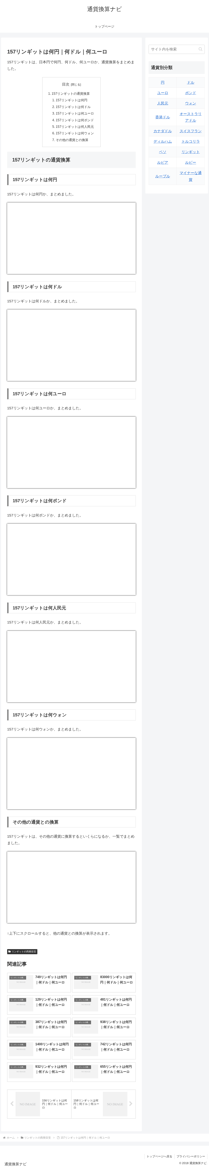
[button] (200, 49)
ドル (190, 82)
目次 (65, 84)
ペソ (162, 152)
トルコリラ (190, 141)
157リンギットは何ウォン (75, 133)
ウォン (190, 103)
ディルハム (162, 141)
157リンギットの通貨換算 (71, 93)
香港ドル (162, 117)
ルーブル (162, 176)
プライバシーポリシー (191, 1156)
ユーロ (162, 93)
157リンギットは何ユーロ (75, 113)
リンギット (190, 152)
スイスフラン (191, 131)
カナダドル (162, 131)
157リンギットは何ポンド (75, 120)
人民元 (162, 103)
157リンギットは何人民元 (75, 126)
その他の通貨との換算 (72, 140)
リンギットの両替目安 (24, 951)
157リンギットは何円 (71, 100)
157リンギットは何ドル (73, 107)
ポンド (190, 93)
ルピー (190, 162)
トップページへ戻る (159, 1156)
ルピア (162, 162)
